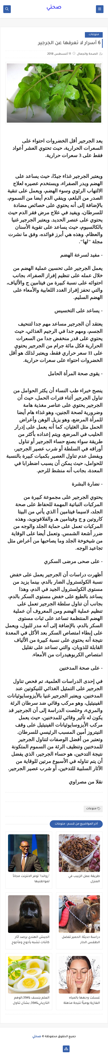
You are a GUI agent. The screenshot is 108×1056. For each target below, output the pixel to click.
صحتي (54, 8)
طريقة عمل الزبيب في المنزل (84, 879)
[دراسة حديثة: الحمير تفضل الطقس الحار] (79, 914)
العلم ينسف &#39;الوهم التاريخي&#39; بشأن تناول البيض (31, 1000)
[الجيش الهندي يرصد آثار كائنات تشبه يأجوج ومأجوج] (28, 914)
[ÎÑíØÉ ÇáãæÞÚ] (42, 1048)
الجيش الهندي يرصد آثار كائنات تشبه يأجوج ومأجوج (30, 940)
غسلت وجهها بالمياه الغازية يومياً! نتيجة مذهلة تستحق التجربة (82, 1000)
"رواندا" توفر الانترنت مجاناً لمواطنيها (31, 879)
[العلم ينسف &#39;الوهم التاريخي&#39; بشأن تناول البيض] (28, 975)
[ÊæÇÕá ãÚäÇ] (50, 1048)
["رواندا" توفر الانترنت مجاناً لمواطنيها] (28, 853)
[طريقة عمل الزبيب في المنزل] (79, 853)
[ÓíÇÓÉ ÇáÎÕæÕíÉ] (58, 1048)
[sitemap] (66, 1048)
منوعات (94, 34)
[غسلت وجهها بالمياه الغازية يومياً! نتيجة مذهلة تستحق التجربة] (79, 975)
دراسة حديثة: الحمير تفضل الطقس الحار (81, 940)
